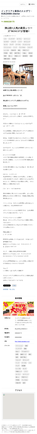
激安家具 (25, 56)
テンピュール (26, 44)
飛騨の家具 (7, 58)
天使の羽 (13, 50)
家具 (11, 53)
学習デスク (26, 50)
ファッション (7, 47)
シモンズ (13, 41)
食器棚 (14, 58)
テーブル (18, 44)
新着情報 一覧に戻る (9, 289)
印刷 (14, 285)
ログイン (23, 4)
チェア (11, 44)
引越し (24, 53)
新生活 (30, 53)
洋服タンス (18, 56)
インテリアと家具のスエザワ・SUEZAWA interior (17, 12)
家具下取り (18, 53)
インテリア (12, 39)
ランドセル (22, 47)
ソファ (20, 41)
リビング (30, 47)
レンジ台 (6, 50)
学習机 (5, 53)
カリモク (6, 41)
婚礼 (19, 50)
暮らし (10, 56)
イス (5, 39)
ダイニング (27, 41)
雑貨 (31, 56)
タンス (5, 44)
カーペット (27, 39)
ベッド (15, 47)
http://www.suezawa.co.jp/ (22, 341)
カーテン (19, 39)
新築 (5, 56)
